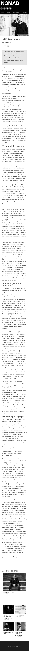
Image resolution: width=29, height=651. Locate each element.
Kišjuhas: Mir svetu (8, 592)
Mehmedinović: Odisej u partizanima (20, 633)
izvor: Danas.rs (23, 560)
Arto (8, 12)
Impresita (18, 646)
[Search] (1, 8)
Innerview (25, 12)
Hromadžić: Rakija (20, 615)
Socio (2, 12)
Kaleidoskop (16, 12)
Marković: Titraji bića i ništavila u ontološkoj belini (8, 616)
